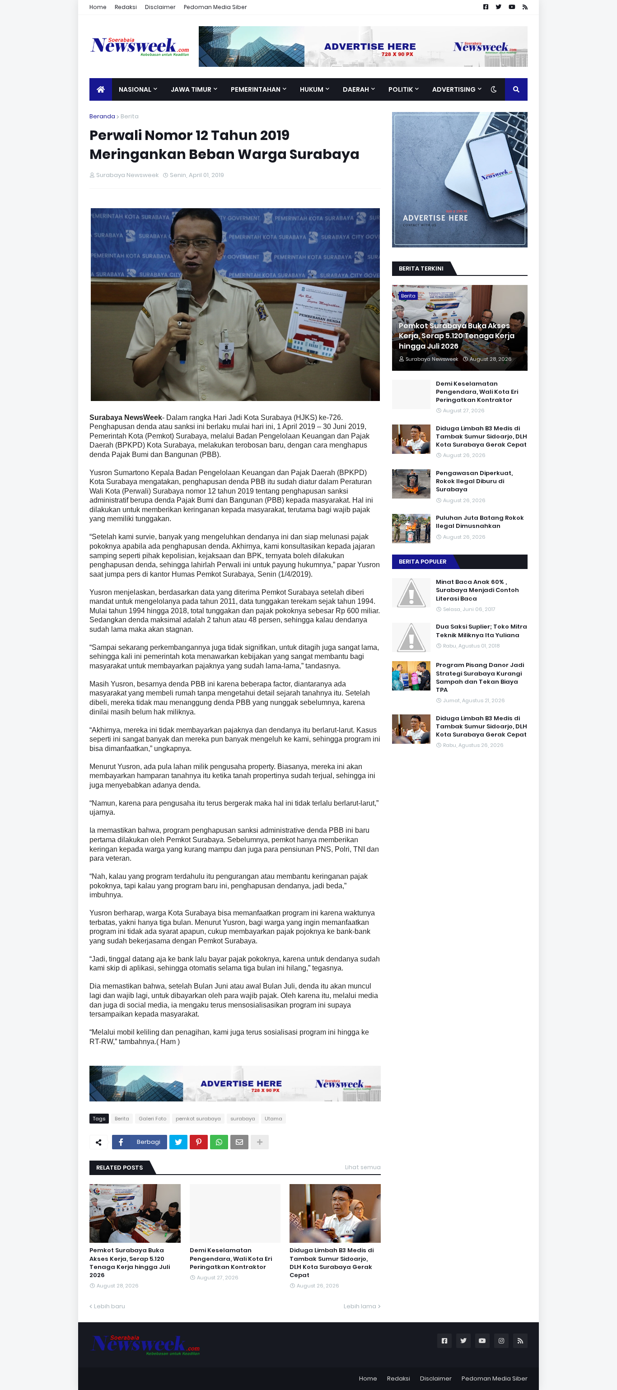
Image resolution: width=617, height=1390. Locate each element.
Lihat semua (363, 1167)
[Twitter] (178, 1142)
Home (98, 7)
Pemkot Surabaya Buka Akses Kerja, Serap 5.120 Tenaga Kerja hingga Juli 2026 (129, 1262)
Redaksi (126, 7)
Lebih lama (360, 1306)
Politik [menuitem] (400, 89)
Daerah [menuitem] (356, 89)
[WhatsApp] (219, 1142)
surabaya (242, 1118)
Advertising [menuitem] (454, 89)
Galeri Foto (152, 1118)
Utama (273, 1118)
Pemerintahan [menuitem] (255, 89)
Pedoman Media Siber (215, 7)
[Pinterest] (199, 1142)
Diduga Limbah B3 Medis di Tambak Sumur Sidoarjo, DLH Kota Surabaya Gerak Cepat (332, 1262)
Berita (130, 116)
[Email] (239, 1142)
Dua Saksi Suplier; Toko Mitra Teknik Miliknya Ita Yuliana (481, 631)
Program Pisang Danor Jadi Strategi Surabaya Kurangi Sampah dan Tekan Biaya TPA (480, 677)
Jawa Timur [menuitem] (191, 89)
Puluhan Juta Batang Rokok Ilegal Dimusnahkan (480, 522)
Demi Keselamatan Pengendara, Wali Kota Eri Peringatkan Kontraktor (231, 1258)
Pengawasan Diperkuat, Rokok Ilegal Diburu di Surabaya (474, 481)
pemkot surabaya (198, 1118)
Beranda (102, 116)
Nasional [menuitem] (135, 89)
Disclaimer (160, 7)
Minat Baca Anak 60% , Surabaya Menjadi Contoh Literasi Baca (477, 590)
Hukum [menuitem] (311, 89)
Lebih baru (109, 1306)
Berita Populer (422, 561)
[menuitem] (100, 89)
